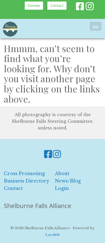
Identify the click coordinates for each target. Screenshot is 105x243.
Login (62, 188)
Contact (56, 5)
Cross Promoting (24, 173)
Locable (52, 235)
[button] (95, 26)
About (62, 173)
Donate (34, 5)
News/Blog (68, 181)
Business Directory (26, 181)
